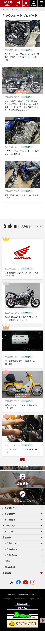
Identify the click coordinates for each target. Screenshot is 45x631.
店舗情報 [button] (6, 537)
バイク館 (5, 9)
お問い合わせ (8, 567)
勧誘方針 (11, 594)
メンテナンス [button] (8, 525)
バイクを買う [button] (8, 513)
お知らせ (6, 561)
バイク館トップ (9, 507)
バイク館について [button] (10, 543)
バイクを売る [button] (8, 519)
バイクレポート (9, 549)
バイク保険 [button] (7, 531)
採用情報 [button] (6, 573)
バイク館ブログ (16, 9)
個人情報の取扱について (28, 594)
